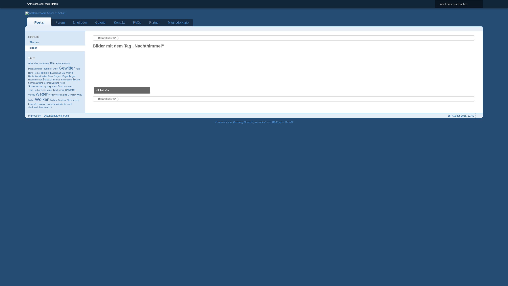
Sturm (69, 86)
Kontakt (119, 22)
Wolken (42, 99)
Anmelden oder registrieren (42, 3)
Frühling (47, 69)
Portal (39, 22)
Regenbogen (69, 76)
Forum (60, 22)
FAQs (137, 22)
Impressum (34, 115)
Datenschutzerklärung (56, 115)
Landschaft (55, 73)
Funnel (54, 69)
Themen (34, 42)
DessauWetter (35, 69)
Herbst (37, 73)
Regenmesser (35, 79)
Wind (79, 94)
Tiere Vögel (46, 90)
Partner (154, 22)
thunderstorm (45, 107)
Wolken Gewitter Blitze (61, 100)
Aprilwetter (44, 63)
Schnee (56, 79)
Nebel (44, 76)
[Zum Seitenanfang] (478, 115)
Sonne (76, 79)
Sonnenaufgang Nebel (54, 83)
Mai (63, 73)
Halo (78, 69)
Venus (31, 94)
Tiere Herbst (34, 90)
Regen (57, 76)
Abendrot (33, 63)
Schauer (47, 79)
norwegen (50, 104)
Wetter (42, 94)
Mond (69, 72)
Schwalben (66, 79)
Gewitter (67, 68)
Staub (54, 86)
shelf (69, 104)
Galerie (100, 22)
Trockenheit (58, 90)
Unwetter (70, 89)
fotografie (32, 104)
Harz (30, 73)
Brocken (66, 63)
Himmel (45, 73)
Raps (50, 76)
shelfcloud (33, 107)
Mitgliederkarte (178, 22)
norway (41, 104)
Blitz (52, 63)
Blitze (58, 63)
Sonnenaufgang (35, 83)
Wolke (31, 100)
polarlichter (61, 104)
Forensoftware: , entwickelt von (254, 122)
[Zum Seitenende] (478, 28)
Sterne (61, 86)
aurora (76, 100)
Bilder (33, 47)
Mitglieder (80, 22)
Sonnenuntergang (39, 86)
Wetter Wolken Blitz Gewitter (62, 95)
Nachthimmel (34, 76)
